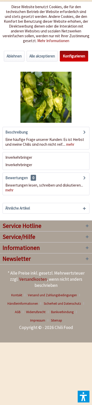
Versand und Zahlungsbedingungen (52, 295)
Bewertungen (16, 177)
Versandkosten (33, 279)
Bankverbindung (62, 312)
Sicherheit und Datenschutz (62, 303)
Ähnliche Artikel (17, 208)
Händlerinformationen (22, 303)
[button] (83, 396)
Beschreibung (16, 132)
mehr (69, 144)
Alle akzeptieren (42, 56)
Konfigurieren (74, 56)
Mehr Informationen (53, 40)
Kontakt (16, 295)
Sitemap (56, 320)
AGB (17, 312)
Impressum (37, 320)
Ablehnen (14, 56)
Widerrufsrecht (35, 312)
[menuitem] (19, 295)
